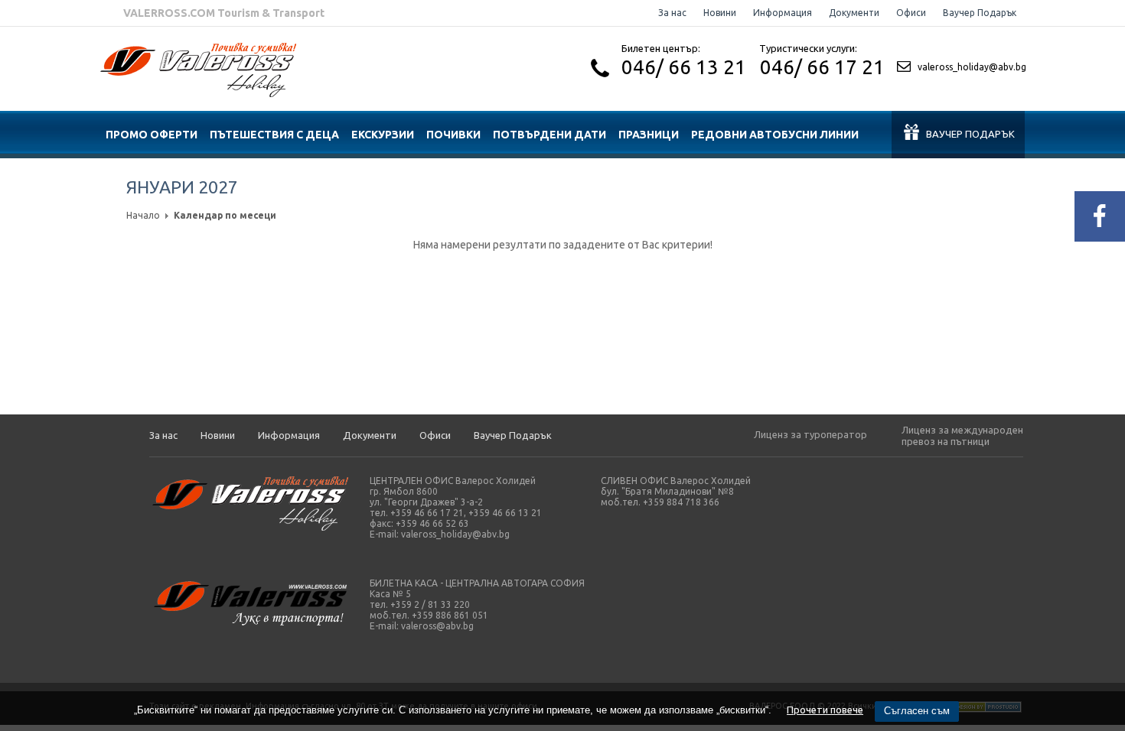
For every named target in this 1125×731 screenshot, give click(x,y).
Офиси (911, 13)
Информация (782, 13)
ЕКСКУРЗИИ (382, 134)
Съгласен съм (917, 710)
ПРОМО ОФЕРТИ (151, 134)
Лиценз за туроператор (810, 434)
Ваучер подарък (970, 133)
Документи (854, 13)
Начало (143, 215)
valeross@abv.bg (437, 626)
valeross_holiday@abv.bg (972, 67)
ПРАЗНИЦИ (648, 134)
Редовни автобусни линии (775, 134)
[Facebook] (1099, 216)
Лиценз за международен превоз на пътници (962, 435)
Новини (719, 13)
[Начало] (198, 93)
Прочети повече (825, 709)
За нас (672, 13)
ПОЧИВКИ (453, 134)
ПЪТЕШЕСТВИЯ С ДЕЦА (274, 134)
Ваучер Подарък (979, 13)
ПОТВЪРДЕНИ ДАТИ (549, 134)
